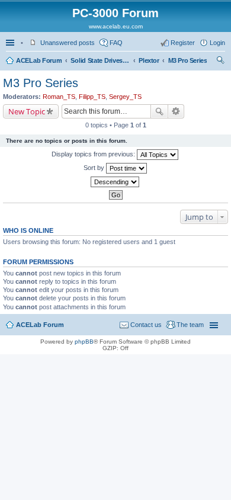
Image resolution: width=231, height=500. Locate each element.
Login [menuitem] (217, 42)
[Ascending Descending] (115, 182)
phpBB (84, 341)
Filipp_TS (92, 96)
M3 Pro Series (187, 60)
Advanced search (176, 111)
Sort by (95, 167)
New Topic (26, 111)
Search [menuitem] (220, 61)
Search (159, 111)
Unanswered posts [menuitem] (67, 42)
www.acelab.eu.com (116, 26)
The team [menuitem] (190, 324)
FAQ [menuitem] (116, 42)
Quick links (11, 43)
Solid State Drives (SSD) (100, 60)
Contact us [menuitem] (146, 324)
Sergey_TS (125, 96)
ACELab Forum (39, 60)
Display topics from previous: (94, 154)
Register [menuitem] (183, 42)
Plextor (149, 60)
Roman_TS (59, 96)
